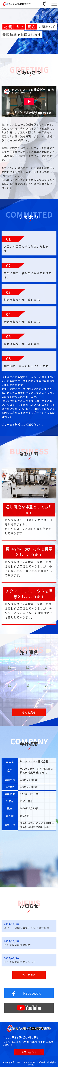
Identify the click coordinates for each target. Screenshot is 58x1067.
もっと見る (29, 975)
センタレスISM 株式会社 (33, 1062)
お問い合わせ (29, 1052)
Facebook (32, 993)
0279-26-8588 (25, 1037)
